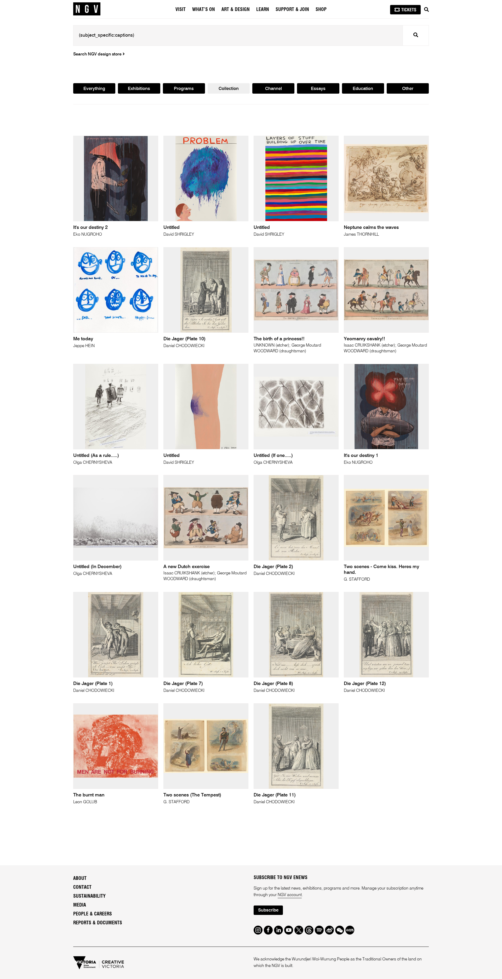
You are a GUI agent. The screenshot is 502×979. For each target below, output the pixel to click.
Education (363, 89)
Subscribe (268, 910)
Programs (184, 89)
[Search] (426, 9)
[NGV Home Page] (86, 9)
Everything (94, 89)
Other (407, 89)
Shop (321, 9)
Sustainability (89, 896)
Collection (229, 89)
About (80, 878)
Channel (273, 89)
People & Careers (92, 914)
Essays (318, 89)
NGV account (290, 895)
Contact (82, 887)
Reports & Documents (97, 923)
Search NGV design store (98, 54)
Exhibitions (139, 89)
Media (79, 905)
